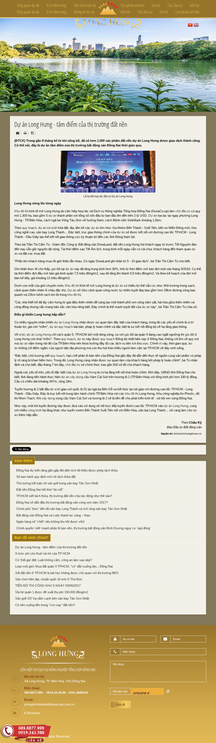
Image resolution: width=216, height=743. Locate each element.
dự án (53, 215)
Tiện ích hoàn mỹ (84, 5)
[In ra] (25, 133)
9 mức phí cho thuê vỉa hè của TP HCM (42, 553)
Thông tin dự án (83, 11)
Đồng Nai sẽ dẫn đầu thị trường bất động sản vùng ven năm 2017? (62, 502)
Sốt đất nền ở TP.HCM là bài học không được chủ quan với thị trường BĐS (67, 573)
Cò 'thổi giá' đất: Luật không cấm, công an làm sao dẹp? (53, 560)
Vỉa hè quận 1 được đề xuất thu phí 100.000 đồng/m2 (51, 592)
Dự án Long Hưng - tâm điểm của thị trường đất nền (51, 547)
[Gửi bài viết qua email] (18, 133)
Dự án (152, 215)
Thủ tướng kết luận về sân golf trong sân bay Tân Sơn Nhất (57, 483)
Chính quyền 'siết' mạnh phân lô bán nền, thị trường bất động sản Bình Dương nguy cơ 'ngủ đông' (83, 528)
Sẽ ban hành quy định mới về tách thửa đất (46, 476)
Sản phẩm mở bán (132, 5)
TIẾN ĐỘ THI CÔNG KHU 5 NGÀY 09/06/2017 (48, 585)
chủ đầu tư (183, 211)
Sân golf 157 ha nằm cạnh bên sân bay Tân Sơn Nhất (52, 598)
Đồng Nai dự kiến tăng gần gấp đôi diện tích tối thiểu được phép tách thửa (66, 470)
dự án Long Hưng (66, 322)
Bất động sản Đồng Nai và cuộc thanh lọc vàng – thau (53, 515)
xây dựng (76, 377)
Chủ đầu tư (174, 5)
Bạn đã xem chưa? (31, 537)
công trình (35, 410)
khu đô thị (74, 294)
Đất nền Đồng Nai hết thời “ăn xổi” (39, 489)
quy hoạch (29, 228)
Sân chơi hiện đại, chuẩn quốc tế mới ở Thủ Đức (48, 579)
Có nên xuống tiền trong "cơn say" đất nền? (45, 605)
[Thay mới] (168, 691)
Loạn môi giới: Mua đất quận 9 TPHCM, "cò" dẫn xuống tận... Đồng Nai (64, 566)
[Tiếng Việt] (190, 24)
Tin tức (156, 5)
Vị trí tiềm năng (56, 5)
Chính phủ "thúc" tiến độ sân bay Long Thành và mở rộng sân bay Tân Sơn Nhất (71, 509)
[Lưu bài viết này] (33, 133)
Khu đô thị (21, 211)
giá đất (56, 269)
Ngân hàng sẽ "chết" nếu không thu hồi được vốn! (50, 521)
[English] (196, 24)
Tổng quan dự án (28, 5)
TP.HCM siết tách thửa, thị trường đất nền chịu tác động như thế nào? (64, 496)
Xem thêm (23, 461)
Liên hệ (194, 5)
